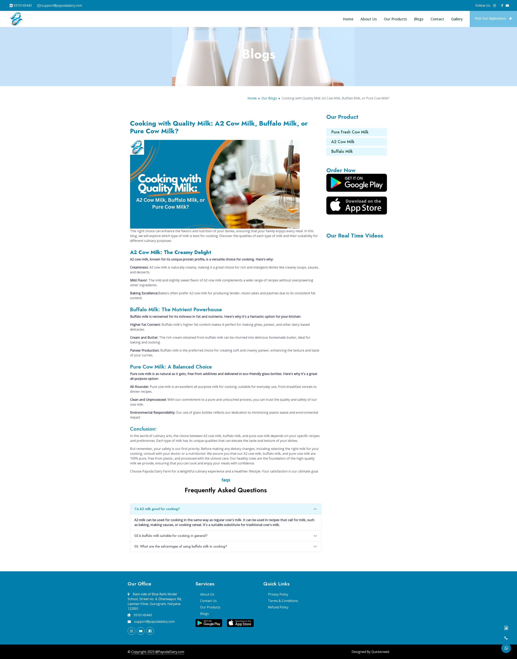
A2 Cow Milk (342, 142)
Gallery (457, 19)
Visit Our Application (490, 18)
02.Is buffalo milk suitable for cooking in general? (170, 535)
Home (348, 19)
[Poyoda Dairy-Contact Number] (506, 638)
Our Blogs (269, 98)
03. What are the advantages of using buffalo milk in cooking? (180, 546)
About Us (368, 19)
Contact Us (208, 601)
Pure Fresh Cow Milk (350, 132)
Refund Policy (278, 607)
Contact (437, 19)
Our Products (395, 19)
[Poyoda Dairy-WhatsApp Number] (506, 648)
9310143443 (23, 5)
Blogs (418, 19)
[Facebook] (150, 631)
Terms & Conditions (283, 601)
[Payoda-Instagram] (495, 5)
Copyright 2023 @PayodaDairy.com (157, 652)
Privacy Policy (278, 594)
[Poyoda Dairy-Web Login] (506, 628)
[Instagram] (131, 631)
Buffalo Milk (342, 151)
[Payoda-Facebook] (502, 5)
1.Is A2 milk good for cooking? (157, 509)
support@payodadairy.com (61, 5)
